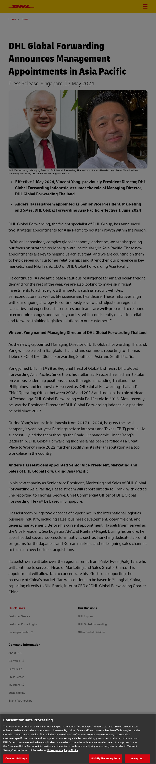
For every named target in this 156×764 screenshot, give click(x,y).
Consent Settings (16, 758)
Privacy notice (55, 750)
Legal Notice (71, 750)
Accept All (137, 758)
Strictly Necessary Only (105, 758)
